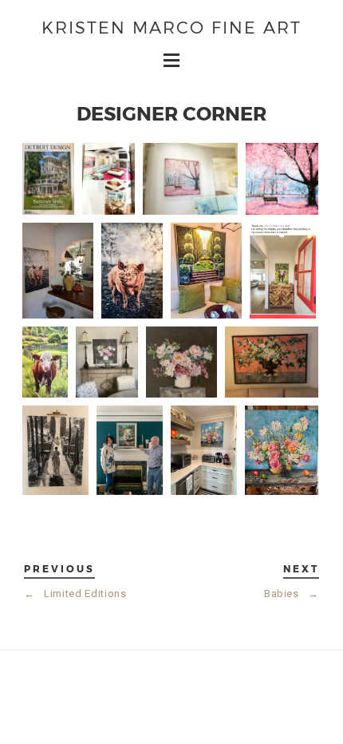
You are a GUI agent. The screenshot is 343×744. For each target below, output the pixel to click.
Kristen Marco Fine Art (171, 27)
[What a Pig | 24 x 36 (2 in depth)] (132, 271)
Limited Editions (75, 594)
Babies (291, 594)
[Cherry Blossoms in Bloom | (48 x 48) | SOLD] (282, 179)
